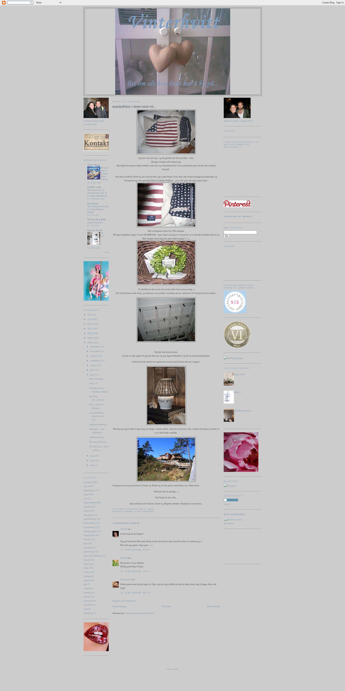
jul (85, 498)
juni (92, 374)
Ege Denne (92, 203)
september (95, 360)
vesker (87, 572)
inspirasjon (89, 535)
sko (85, 584)
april (92, 460)
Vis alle (106, 252)
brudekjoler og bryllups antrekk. (99, 389)
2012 (90, 323)
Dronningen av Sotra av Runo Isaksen (104, 173)
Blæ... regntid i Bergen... (96, 406)
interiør (87, 506)
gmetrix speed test (95, 222)
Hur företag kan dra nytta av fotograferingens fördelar (98, 209)
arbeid (87, 510)
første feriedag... (97, 378)
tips (85, 486)
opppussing (89, 527)
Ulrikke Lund (94, 187)
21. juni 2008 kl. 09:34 (135, 592)
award (86, 588)
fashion (87, 539)
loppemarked (90, 502)
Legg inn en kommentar (123, 600)
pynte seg (88, 600)
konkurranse (90, 522)
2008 (90, 342)
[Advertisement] (240, 545)
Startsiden (166, 606)
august (93, 365)
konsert (87, 596)
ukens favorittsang (93, 555)
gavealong (89, 551)
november (95, 351)
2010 (90, 333)
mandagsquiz (90, 531)
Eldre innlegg (213, 606)
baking (87, 576)
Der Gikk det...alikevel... (97, 398)
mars (92, 465)
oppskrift (88, 604)
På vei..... (103, 234)
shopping (88, 514)
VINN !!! (237, 392)
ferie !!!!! (93, 383)
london (87, 580)
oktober (94, 355)
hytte (86, 567)
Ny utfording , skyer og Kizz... (99, 448)
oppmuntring (90, 518)
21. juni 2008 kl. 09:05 (135, 549)
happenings (89, 490)
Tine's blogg (93, 164)
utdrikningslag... (97, 437)
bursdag (87, 592)
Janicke (124, 557)
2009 (90, 337)
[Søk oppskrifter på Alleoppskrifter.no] (233, 358)
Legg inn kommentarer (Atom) (139, 613)
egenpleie (88, 612)
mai (92, 455)
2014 (90, 314)
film (85, 543)
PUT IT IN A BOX (96, 219)
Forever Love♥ (94, 230)
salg (86, 608)
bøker (86, 563)
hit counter (229, 523)
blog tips (227, 504)
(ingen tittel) (239, 374)
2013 (90, 319)
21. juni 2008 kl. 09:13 (135, 571)
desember (95, 346)
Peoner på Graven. (98, 441)
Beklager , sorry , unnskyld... (97, 430)
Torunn (123, 528)
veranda (87, 547)
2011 (90, 328)
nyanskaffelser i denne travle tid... (97, 416)
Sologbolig (125, 579)
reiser (86, 494)
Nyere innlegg (119, 606)
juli (92, 369)
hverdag (87, 482)
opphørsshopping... (98, 424)
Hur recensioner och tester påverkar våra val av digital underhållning (97, 192)
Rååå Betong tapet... (243, 410)
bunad (87, 559)
